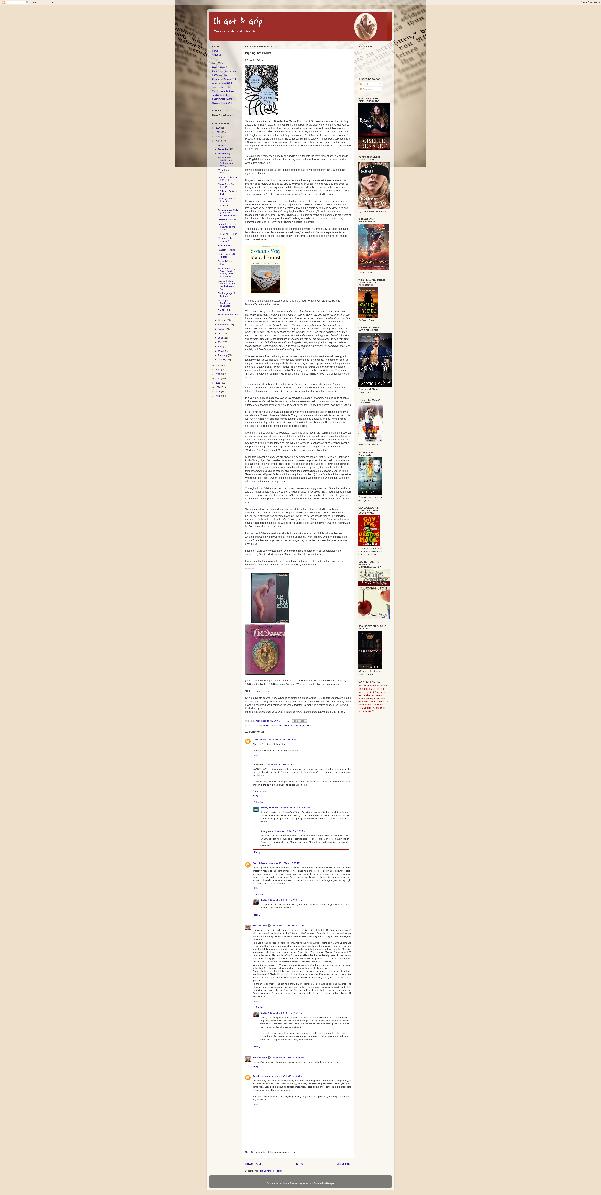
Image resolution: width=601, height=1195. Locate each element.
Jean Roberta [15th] (222, 83)
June (221, 337)
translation (308, 725)
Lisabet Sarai (260, 739)
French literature (274, 725)
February (223, 355)
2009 (218, 391)
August (222, 329)
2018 (218, 136)
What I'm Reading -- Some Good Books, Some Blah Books (228, 272)
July (220, 333)
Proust (299, 725)
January (222, 359)
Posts (365, 84)
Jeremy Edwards (269, 807)
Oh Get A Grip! (239, 21)
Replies (259, 802)
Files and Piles (225, 245)
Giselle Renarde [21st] (223, 91)
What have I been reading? (226, 239)
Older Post (343, 1163)
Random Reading (226, 249)
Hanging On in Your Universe (227, 178)
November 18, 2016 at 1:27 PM (294, 807)
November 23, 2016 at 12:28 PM (288, 1057)
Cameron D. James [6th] (224, 71)
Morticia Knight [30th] (222, 103)
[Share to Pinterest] (305, 721)
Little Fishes (224, 205)
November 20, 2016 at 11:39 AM (286, 1013)
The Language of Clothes (226, 294)
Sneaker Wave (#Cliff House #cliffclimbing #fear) (225, 161)
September (224, 324)
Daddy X (264, 900)
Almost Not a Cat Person (226, 185)
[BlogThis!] (296, 721)
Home (299, 1163)
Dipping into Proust (227, 219)
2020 (218, 128)
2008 (218, 396)
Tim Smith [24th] (220, 95)
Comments (368, 89)
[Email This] (293, 721)
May (220, 342)
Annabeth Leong (262, 1076)
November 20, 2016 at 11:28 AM (286, 900)
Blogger (330, 1183)
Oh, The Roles (225, 310)
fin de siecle (259, 725)
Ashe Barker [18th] (221, 87)
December (223, 149)
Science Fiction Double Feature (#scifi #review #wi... (227, 285)
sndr (310, 1183)
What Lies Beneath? (228, 314)
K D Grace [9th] (219, 75)
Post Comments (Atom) (270, 1170)
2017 (218, 141)
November (223, 153)
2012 (218, 378)
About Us (216, 55)
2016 (218, 145)
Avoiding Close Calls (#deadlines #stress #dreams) (228, 213)
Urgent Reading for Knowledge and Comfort (227, 227)
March (221, 351)
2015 (218, 365)
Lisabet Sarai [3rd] (221, 67)
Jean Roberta (260, 925)
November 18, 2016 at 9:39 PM (289, 831)
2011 (218, 383)
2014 (218, 369)
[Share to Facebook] (302, 721)
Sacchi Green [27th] (222, 99)
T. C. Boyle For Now (227, 234)
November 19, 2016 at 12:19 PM (288, 925)
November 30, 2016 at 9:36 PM (287, 1076)
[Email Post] (287, 720)
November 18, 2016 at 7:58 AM (282, 739)
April (220, 346)
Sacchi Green (260, 863)
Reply (255, 755)
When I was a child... (224, 171)
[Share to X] (299, 721)
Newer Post (253, 1163)
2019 (218, 132)
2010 (218, 387)
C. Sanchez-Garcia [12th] (224, 79)
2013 (218, 374)
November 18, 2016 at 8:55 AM (282, 764)
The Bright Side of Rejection (227, 199)
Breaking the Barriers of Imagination (225, 303)
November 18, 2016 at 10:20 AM (284, 863)
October (222, 320)
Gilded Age (289, 725)
